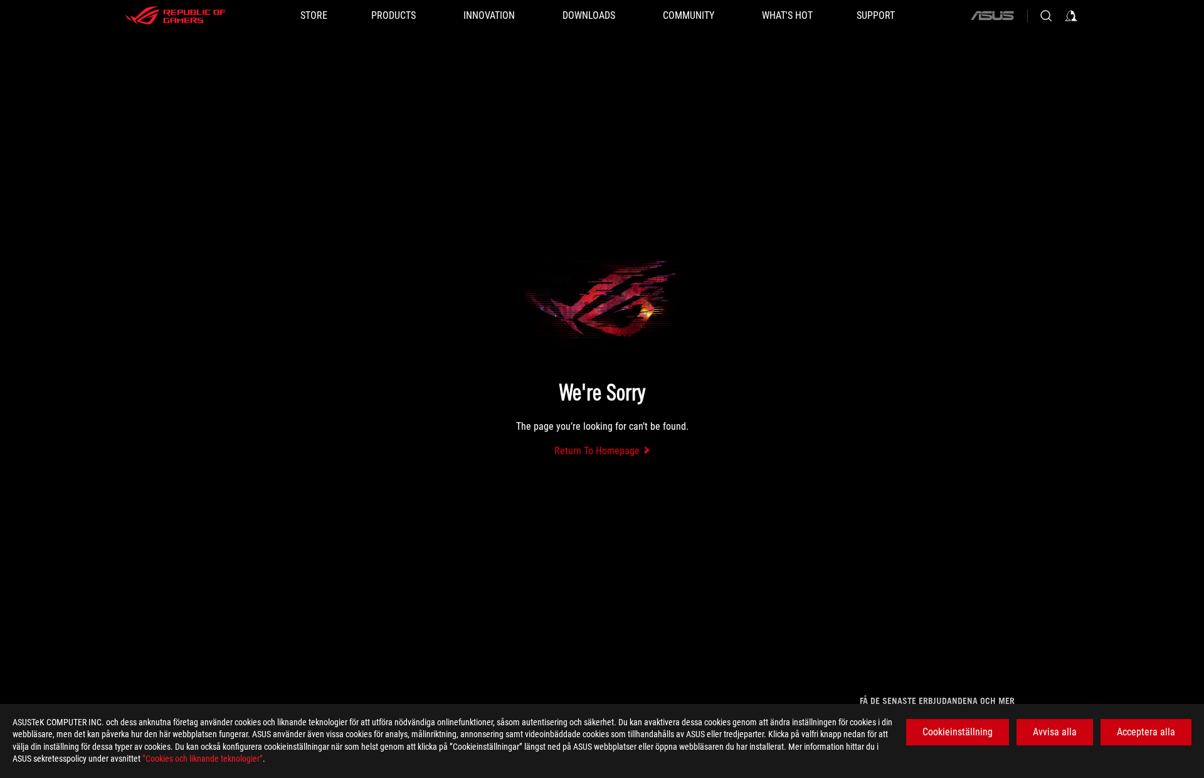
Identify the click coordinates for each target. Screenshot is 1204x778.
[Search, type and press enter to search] (1046, 16)
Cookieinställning (957, 732)
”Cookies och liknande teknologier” (202, 759)
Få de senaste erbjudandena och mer (937, 701)
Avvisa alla (1055, 732)
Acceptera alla (1146, 732)
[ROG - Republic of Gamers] (175, 15)
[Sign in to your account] (1071, 15)
